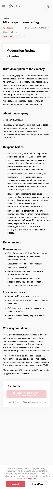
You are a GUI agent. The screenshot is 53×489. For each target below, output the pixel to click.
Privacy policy (29, 479)
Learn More (37, 484)
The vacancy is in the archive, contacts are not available (26, 394)
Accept (15, 484)
